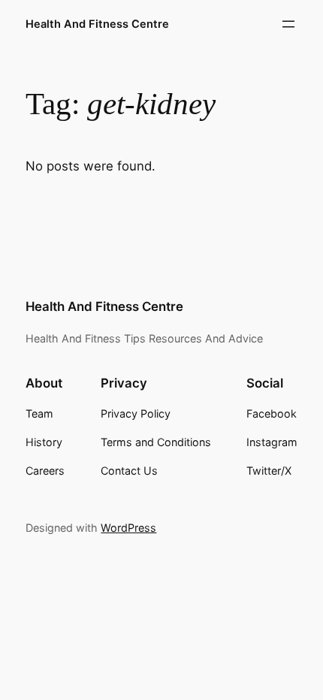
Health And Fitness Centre (97, 24)
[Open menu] (288, 24)
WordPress (128, 527)
